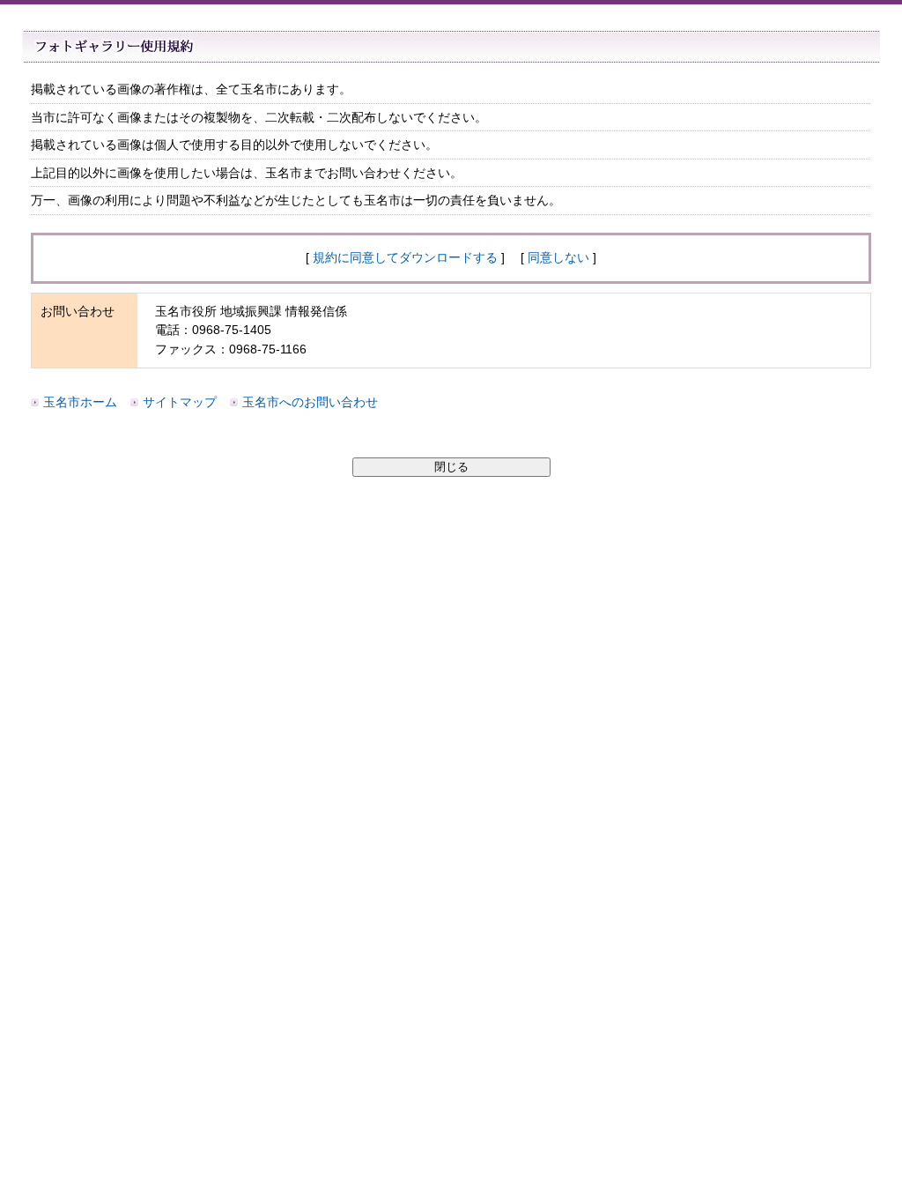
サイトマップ (180, 402)
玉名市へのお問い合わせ (310, 402)
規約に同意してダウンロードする (405, 257)
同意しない (558, 257)
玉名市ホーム (80, 402)
